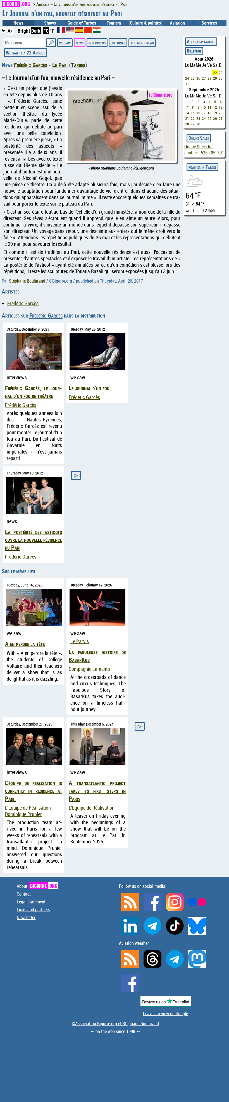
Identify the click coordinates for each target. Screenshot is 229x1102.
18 (209, 112)
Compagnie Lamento (89, 669)
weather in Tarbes (202, 167)
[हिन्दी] (97, 31)
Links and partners (33, 910)
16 (198, 112)
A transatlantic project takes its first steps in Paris (97, 790)
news (80, 42)
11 (209, 107)
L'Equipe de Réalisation (28, 808)
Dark (35, 30)
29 (215, 78)
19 (215, 112)
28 (209, 78)
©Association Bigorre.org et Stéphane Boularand (115, 1023)
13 (221, 107)
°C (46, 30)
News (18, 23)
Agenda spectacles (201, 41)
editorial (118, 42)
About (37, 886)
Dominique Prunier (23, 814)
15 (193, 112)
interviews (97, 42)
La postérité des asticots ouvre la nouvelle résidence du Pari (33, 539)
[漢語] (88, 31)
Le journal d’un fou (89, 388)
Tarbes (78, 65)
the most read (142, 42)
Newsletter (26, 917)
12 (215, 107)
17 (204, 112)
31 (187, 83)
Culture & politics (145, 23)
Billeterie (194, 51)
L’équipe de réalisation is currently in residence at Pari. (33, 790)
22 (215, 72)
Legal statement (31, 902)
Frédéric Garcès (30, 65)
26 (198, 78)
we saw (65, 42)
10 (204, 107)
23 (221, 72)
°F (52, 30)
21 (187, 118)
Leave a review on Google (165, 1013)
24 (187, 78)
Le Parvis (79, 641)
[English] (70, 32)
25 (193, 78)
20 (221, 112)
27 (204, 78)
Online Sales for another (203, 150)
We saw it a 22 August (25, 52)
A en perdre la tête (25, 644)
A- (3, 30)
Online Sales (199, 138)
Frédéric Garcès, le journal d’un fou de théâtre (33, 392)
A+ (10, 30)
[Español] (79, 31)
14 (187, 112)
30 (221, 78)
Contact (24, 894)
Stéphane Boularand (27, 281)
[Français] (61, 31)
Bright (24, 30)
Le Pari (60, 65)
